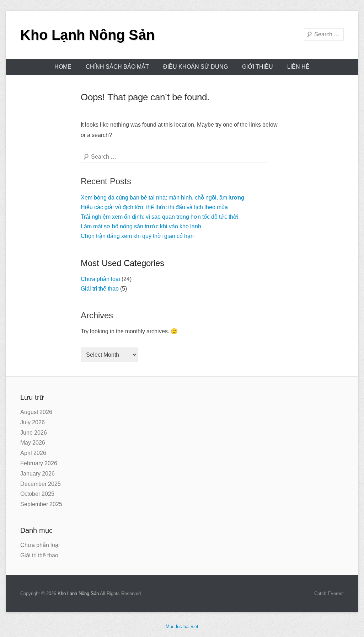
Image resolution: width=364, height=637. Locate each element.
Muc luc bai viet (182, 626)
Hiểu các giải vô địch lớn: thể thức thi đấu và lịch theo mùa (154, 207)
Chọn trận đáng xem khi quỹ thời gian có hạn (137, 236)
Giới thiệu (257, 67)
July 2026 (32, 422)
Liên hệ (298, 67)
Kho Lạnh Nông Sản (87, 35)
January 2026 (37, 474)
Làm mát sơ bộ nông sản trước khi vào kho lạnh (141, 226)
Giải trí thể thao (100, 289)
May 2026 (32, 443)
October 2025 (37, 494)
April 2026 (33, 453)
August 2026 (36, 412)
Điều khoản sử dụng (195, 67)
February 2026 (38, 463)
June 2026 (33, 433)
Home (62, 67)
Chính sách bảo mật (117, 67)
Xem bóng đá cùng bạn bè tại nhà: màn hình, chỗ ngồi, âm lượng (162, 198)
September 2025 (41, 504)
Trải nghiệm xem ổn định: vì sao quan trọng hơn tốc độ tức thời (160, 217)
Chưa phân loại (100, 279)
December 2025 (40, 484)
